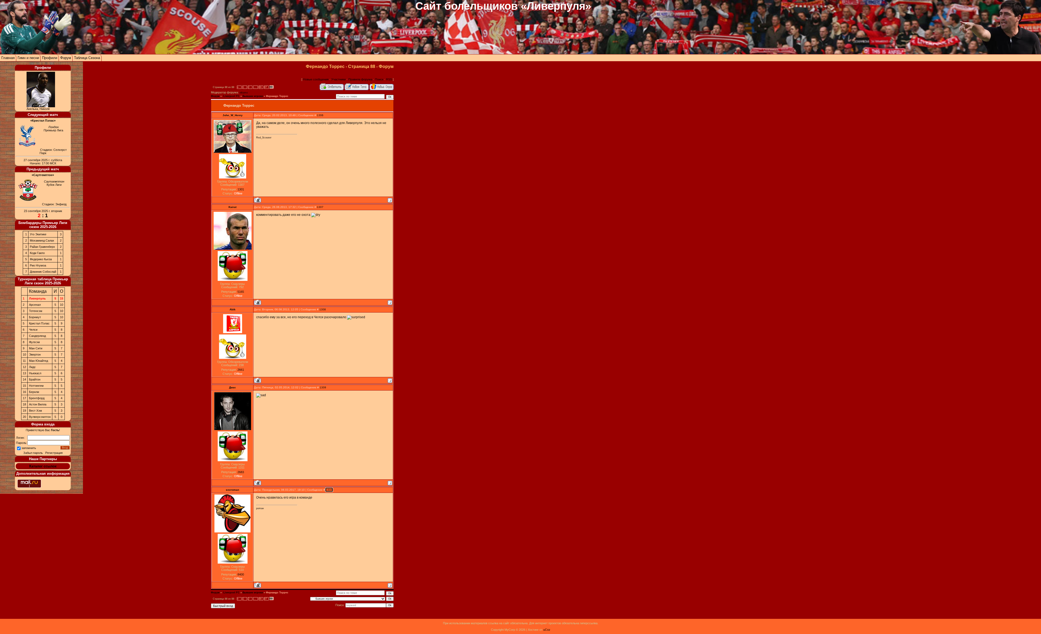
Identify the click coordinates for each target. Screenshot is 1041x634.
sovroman (232, 489)
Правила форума (360, 79)
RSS (389, 79)
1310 (329, 489)
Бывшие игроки (253, 96)
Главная (8, 58)
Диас (232, 387)
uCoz (546, 629)
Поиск (379, 79)
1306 (320, 115)
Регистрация (54, 452)
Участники (338, 79)
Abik (233, 309)
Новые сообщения (316, 79)
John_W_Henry (233, 115)
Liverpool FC (231, 96)
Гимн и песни (28, 58)
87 (265, 87)
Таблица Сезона (87, 58)
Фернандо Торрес (277, 96)
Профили (49, 58)
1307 (320, 207)
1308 (322, 309)
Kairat (232, 207)
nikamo (244, 92)
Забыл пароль (33, 452)
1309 (323, 387)
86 (260, 87)
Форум (65, 58)
